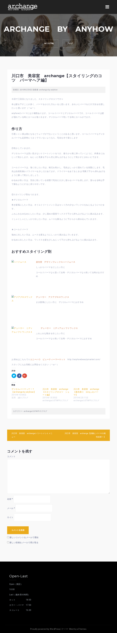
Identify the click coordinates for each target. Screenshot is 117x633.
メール (11, 508)
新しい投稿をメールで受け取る (24, 542)
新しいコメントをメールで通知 (24, 537)
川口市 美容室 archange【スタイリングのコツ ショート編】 (56, 392)
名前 (10, 499)
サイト (10, 517)
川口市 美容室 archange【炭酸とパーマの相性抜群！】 (85, 435)
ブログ (70, 43)
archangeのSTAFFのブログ (35, 411)
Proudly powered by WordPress (45, 629)
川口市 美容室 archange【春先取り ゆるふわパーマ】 (86, 392)
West (71, 629)
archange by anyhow (48, 90)
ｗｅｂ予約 (49, 43)
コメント (11, 456)
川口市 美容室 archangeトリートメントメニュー (32, 435)
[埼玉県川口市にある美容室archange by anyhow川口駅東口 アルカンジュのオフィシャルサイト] (22, 7)
